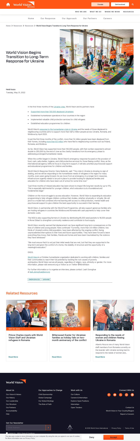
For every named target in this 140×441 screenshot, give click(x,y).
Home (31, 18)
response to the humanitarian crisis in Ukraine (58, 129)
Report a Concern (127, 414)
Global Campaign (45, 398)
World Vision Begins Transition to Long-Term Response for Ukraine (62, 26)
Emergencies (34, 279)
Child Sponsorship (45, 394)
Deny (91, 437)
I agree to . (22, 433)
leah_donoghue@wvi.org (40, 272)
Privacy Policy (116, 428)
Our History (10, 398)
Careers (107, 18)
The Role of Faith (45, 404)
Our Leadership (12, 401)
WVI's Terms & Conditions (26, 433)
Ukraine (46, 279)
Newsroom (18, 26)
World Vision (33, 257)
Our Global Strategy (46, 401)
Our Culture (75, 394)
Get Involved (120, 4)
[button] (132, 4)
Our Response (48, 18)
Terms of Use (129, 428)
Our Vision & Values (13, 394)
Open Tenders (76, 407)
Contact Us (130, 407)
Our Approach (69, 18)
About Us (10, 390)
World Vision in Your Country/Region (120, 411)
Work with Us (76, 390)
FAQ (7, 414)
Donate (100, 4)
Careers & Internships (79, 398)
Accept (113, 437)
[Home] (8, 4)
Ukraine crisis (59, 107)
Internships (75, 404)
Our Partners (90, 18)
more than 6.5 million (54, 142)
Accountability (11, 411)
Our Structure (11, 404)
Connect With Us (126, 390)
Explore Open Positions (80, 401)
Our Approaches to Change (50, 390)
